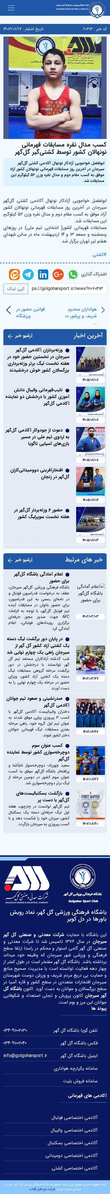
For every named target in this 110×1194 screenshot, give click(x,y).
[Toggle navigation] (11, 8)
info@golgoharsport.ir (25, 1055)
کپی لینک (16, 288)
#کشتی (100, 254)
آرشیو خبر (23, 335)
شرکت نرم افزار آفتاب (42, 1189)
